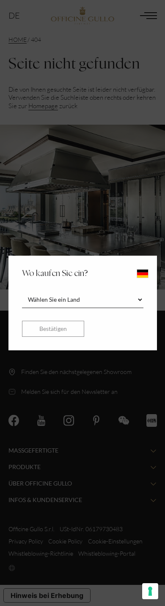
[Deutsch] (142, 273)
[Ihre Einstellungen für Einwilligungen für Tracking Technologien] (150, 591)
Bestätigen (53, 328)
